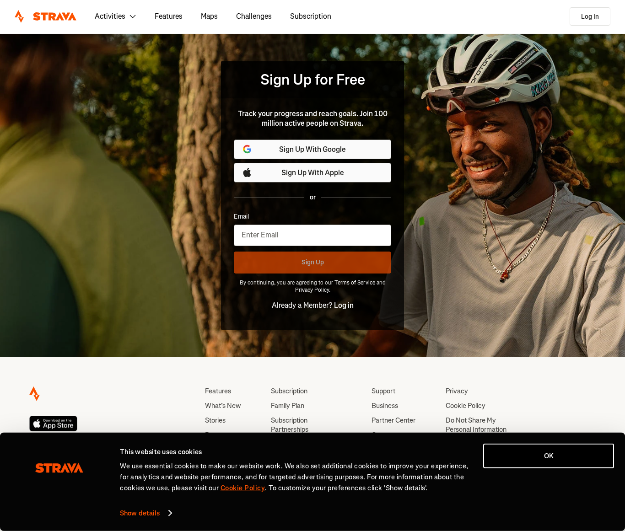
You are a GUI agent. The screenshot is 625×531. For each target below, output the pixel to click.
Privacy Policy (312, 290)
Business (385, 405)
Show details (140, 513)
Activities (110, 16)
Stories (215, 420)
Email (241, 217)
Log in (344, 305)
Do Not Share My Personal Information (476, 425)
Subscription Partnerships (289, 425)
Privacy (457, 391)
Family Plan (287, 405)
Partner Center (393, 420)
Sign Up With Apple (312, 172)
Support (383, 391)
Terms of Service (354, 282)
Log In (590, 16)
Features (169, 16)
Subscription (310, 16)
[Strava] (45, 16)
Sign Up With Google (312, 149)
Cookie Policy (465, 405)
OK (549, 456)
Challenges (254, 16)
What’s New (223, 405)
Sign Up (313, 262)
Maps (209, 16)
